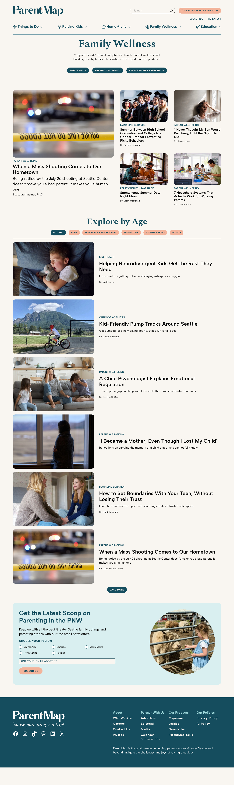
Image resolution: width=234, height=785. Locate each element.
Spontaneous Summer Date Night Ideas (140, 194)
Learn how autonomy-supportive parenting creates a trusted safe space (146, 506)
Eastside (61, 646)
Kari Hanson (109, 282)
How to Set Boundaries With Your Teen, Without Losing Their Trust (156, 496)
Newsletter (177, 729)
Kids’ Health (78, 70)
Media (145, 729)
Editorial (147, 723)
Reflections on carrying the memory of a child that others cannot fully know (148, 447)
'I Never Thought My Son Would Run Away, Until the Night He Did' (197, 133)
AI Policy (203, 723)
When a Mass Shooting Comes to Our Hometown (57, 169)
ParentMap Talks (181, 735)
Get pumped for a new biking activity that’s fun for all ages (137, 330)
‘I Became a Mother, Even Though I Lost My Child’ (158, 441)
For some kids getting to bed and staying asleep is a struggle (139, 276)
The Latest (213, 19)
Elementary (131, 232)
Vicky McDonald (132, 200)
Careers (119, 723)
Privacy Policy (207, 718)
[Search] (171, 11)
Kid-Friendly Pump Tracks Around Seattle (148, 324)
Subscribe (196, 19)
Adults (176, 232)
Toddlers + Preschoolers (100, 232)
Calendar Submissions (150, 737)
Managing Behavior (133, 125)
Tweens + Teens (155, 232)
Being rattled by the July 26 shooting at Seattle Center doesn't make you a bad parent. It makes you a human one (61, 183)
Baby (74, 232)
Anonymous (184, 141)
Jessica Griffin (110, 397)
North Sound (30, 652)
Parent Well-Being (108, 70)
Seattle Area (30, 646)
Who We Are (122, 718)
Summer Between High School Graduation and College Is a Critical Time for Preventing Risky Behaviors (142, 135)
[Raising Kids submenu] (86, 26)
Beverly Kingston (132, 145)
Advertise (148, 718)
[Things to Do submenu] (41, 26)
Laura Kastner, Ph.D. (30, 194)
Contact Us (121, 729)
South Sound (96, 646)
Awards (118, 735)
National (61, 652)
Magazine (176, 718)
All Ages (58, 232)
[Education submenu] (220, 26)
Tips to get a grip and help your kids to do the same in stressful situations (147, 391)
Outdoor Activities (112, 317)
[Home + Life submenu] (129, 26)
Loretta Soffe (184, 204)
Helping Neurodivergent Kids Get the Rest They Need (155, 266)
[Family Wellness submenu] (180, 26)
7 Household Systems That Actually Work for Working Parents (193, 196)
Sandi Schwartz (110, 512)
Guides (174, 723)
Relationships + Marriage (146, 70)
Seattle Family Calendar (201, 10)
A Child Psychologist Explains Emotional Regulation (147, 381)
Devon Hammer (111, 336)
